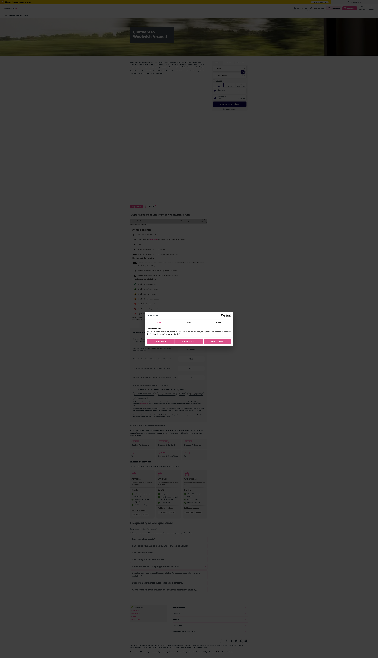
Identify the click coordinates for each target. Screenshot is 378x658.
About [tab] (218, 322)
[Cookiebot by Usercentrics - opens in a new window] (222, 315)
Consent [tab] (159, 322)
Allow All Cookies (217, 341)
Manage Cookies (188, 341)
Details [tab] (189, 322)
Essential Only (161, 341)
